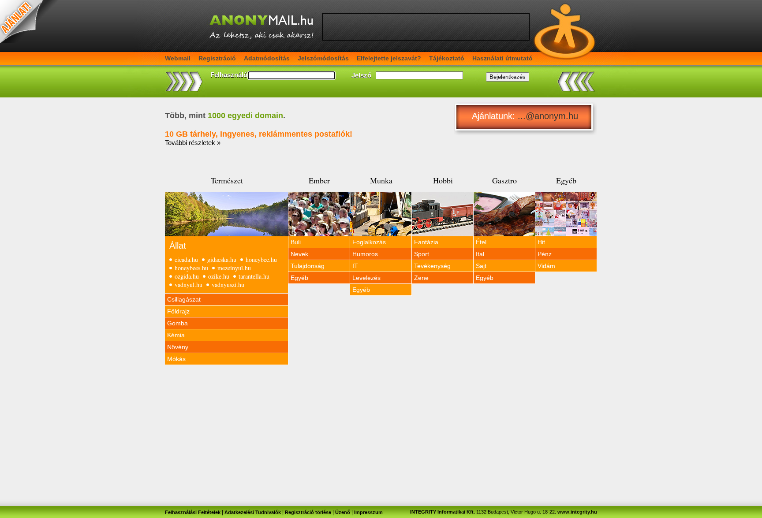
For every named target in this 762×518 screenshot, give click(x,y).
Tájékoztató (446, 58)
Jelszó (361, 75)
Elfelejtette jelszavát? (389, 58)
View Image (226, 214)
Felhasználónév (234, 74)
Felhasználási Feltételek (192, 512)
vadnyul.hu (188, 284)
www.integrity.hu (577, 511)
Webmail (177, 58)
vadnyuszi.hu (228, 284)
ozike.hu (218, 276)
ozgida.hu (187, 276)
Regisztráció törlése (308, 512)
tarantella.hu (254, 276)
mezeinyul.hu (234, 268)
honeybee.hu (261, 259)
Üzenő (342, 512)
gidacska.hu (221, 259)
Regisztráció (217, 58)
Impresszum (368, 512)
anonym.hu (556, 116)
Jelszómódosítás (323, 58)
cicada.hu (186, 259)
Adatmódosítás (267, 58)
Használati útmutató (502, 58)
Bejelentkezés (507, 77)
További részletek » (192, 142)
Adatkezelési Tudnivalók (252, 512)
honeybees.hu (191, 268)
